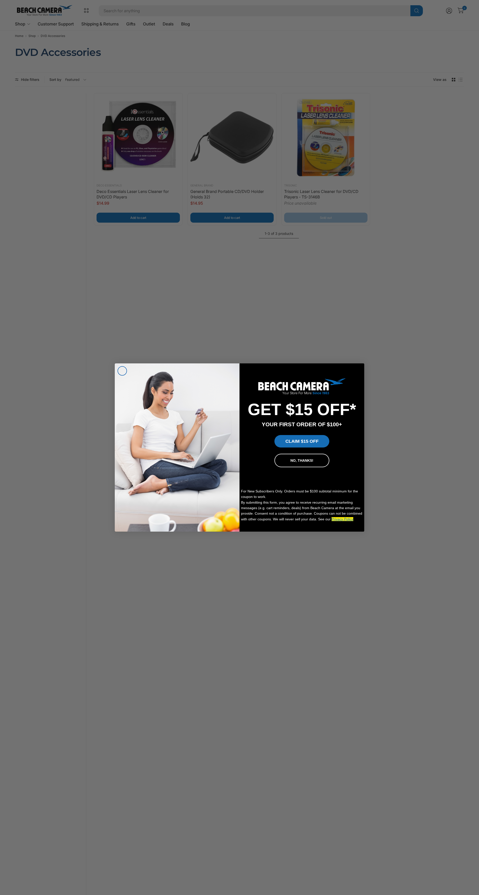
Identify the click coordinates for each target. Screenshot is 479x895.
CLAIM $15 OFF (302, 441)
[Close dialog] (122, 370)
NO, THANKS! (301, 460)
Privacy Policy (342, 519)
